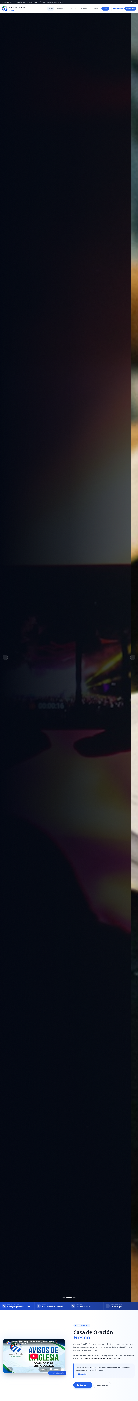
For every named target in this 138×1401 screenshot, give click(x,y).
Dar (105, 9)
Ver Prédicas (102, 1385)
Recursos (73, 9)
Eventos (84, 9)
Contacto (95, 9)
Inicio (51, 9)
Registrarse (130, 9)
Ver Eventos (34, 679)
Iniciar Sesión (118, 9)
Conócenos (61, 9)
